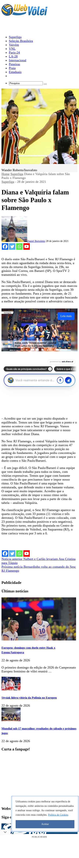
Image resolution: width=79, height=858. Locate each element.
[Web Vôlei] (24, 14)
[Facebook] (5, 246)
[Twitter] (12, 246)
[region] (45, 814)
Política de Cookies (58, 814)
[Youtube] (26, 246)
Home (5, 174)
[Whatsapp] (19, 246)
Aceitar (45, 824)
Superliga (16, 174)
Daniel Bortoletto (36, 241)
